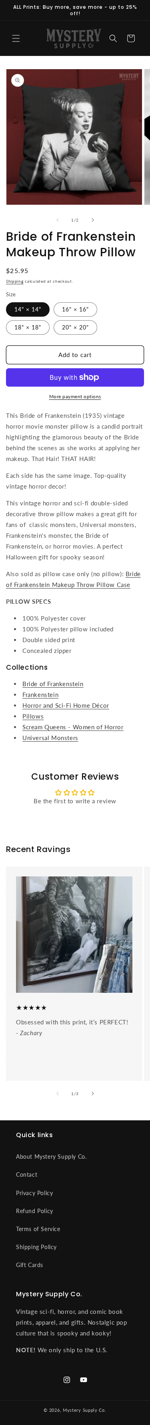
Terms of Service (38, 1228)
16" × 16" (75, 309)
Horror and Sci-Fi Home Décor (65, 705)
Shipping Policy (36, 1246)
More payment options (75, 396)
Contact (26, 1174)
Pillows (33, 716)
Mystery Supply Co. (84, 1410)
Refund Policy (34, 1210)
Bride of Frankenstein (53, 683)
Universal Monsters (50, 737)
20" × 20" (75, 327)
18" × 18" (27, 327)
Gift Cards (29, 1264)
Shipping (15, 281)
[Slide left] (57, 220)
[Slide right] (93, 220)
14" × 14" (27, 309)
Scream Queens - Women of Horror (73, 726)
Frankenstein (40, 694)
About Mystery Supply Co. (51, 1156)
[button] (16, 38)
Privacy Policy (34, 1192)
